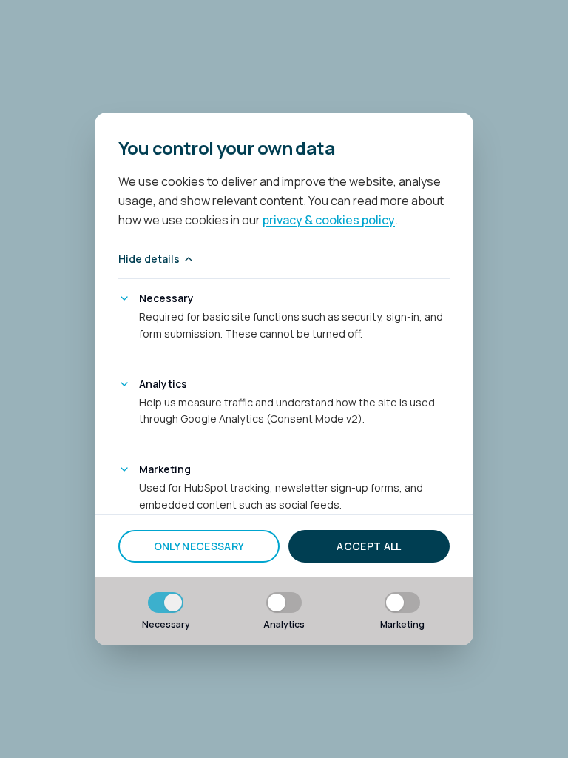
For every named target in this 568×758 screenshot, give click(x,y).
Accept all (369, 546)
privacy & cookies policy (329, 220)
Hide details (149, 259)
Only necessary (199, 546)
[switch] (165, 602)
